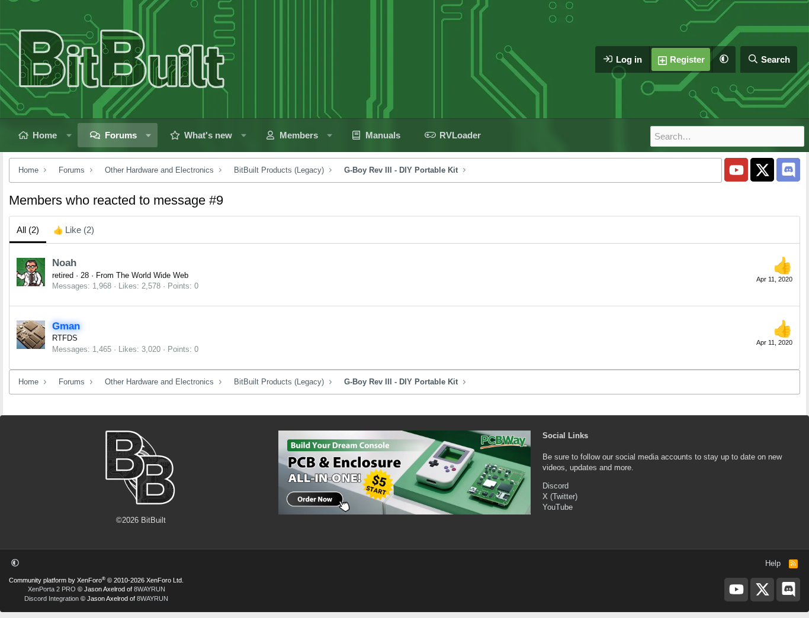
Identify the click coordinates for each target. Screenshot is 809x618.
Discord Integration (51, 598)
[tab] (73, 229)
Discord (555, 485)
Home (45, 135)
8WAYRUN (149, 589)
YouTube (557, 507)
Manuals (382, 135)
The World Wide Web (152, 275)
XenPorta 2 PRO (52, 589)
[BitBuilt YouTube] (736, 170)
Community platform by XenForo (96, 580)
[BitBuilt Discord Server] (788, 170)
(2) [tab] (28, 230)
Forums (121, 135)
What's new (208, 135)
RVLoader (460, 135)
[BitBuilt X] (762, 170)
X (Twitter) (559, 496)
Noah (64, 262)
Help (773, 563)
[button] (724, 59)
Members (299, 135)
